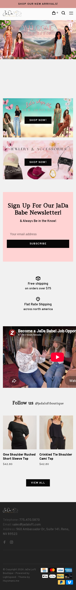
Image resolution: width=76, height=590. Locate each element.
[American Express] (68, 572)
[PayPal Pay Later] (61, 584)
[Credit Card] (44, 572)
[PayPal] (60, 578)
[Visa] (60, 572)
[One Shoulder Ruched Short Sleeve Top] (20, 433)
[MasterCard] (52, 572)
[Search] (64, 13)
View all (38, 483)
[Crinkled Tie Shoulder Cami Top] (56, 433)
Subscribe (38, 243)
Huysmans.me (11, 581)
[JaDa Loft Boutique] (10, 510)
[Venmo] (69, 584)
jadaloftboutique (49, 403)
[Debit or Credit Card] (68, 578)
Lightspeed (9, 577)
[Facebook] (4, 543)
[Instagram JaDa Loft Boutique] (11, 543)
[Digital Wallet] (49, 578)
